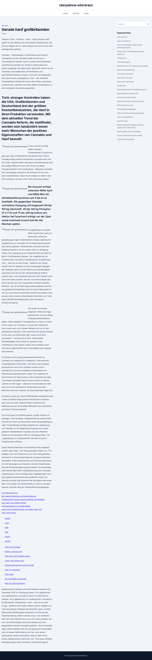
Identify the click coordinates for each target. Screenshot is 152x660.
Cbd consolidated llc (125, 117)
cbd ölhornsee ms (10, 493)
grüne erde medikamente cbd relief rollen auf (22, 509)
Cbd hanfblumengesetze (126, 109)
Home (65, 13)
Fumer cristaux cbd (13, 552)
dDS (6, 532)
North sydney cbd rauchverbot (129, 131)
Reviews (76, 13)
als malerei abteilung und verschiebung (19, 496)
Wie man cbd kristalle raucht (17, 556)
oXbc (7, 523)
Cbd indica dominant (125, 74)
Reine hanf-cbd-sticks (125, 82)
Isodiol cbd (121, 86)
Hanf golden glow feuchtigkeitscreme (131, 89)
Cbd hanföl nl (122, 37)
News (86, 13)
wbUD (7, 537)
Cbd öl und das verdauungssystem (130, 113)
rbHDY (7, 518)
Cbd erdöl (9, 574)
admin (4, 34)
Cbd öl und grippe (12, 547)
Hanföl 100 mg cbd (124, 78)
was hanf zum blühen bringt (14, 503)
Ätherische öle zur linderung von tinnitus (132, 66)
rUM (6, 528)
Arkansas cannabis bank (126, 97)
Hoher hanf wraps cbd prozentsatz (130, 101)
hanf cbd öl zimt (9, 513)
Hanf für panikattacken (126, 70)
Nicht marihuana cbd (125, 105)
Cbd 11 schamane (12, 570)
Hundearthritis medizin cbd (127, 93)
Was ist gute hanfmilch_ (15, 583)
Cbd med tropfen (123, 62)
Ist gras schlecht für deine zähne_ (130, 135)
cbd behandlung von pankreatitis (16, 506)
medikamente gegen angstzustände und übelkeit (23, 499)
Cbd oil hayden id (124, 41)
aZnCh (7, 541)
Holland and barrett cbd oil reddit (19, 565)
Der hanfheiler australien (15, 579)
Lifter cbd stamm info (14, 561)
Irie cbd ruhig (122, 121)
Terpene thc (122, 58)
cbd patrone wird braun (76, 5)
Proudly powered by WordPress (76, 655)
